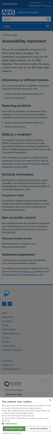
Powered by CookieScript (11, 433)
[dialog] (26, 416)
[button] (26, 423)
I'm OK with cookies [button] (14, 429)
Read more (6, 421)
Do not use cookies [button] (39, 429)
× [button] (50, 400)
